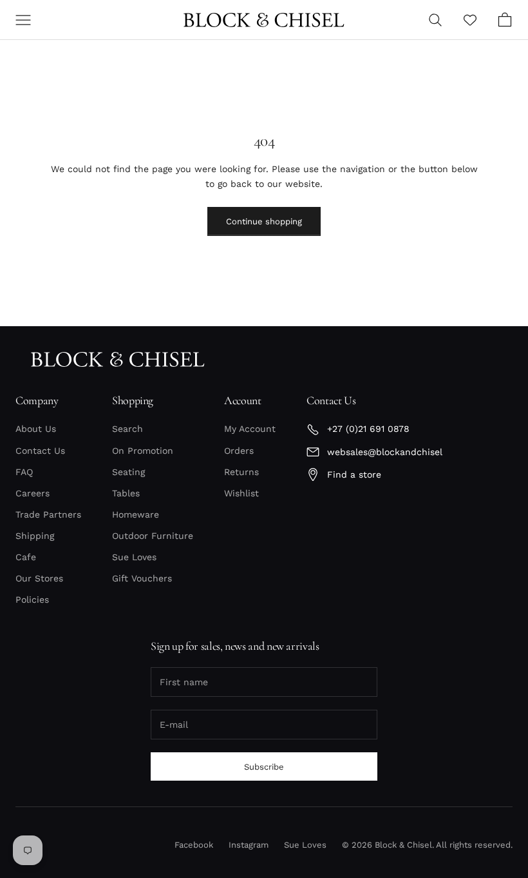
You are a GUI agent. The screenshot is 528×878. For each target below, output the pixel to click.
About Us (35, 429)
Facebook (193, 845)
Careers (32, 493)
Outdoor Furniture (152, 536)
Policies (32, 599)
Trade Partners (48, 514)
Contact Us (40, 450)
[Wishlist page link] (470, 20)
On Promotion (142, 450)
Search (127, 429)
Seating (128, 472)
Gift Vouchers (142, 578)
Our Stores (39, 578)
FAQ (24, 472)
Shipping (34, 536)
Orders (239, 450)
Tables (126, 493)
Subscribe (264, 767)
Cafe (25, 557)
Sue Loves (134, 557)
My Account (250, 429)
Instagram (249, 845)
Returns (241, 472)
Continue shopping (264, 221)
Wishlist (241, 493)
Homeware (135, 514)
